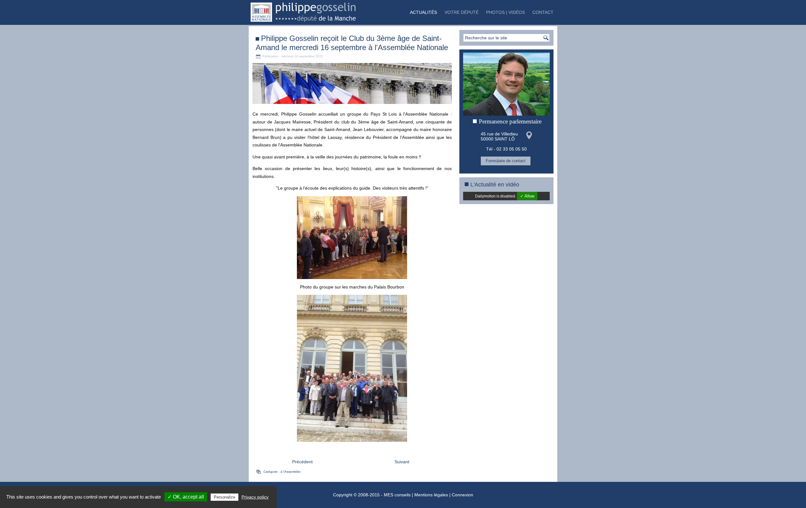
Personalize (224, 497)
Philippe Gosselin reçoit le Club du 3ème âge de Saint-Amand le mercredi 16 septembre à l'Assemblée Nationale (352, 43)
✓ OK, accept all (185, 496)
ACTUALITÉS (423, 12)
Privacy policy (255, 496)
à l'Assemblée (291, 471)
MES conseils (397, 494)
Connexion (462, 494)
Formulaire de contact (505, 160)
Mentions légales (431, 494)
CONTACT (542, 12)
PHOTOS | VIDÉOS (505, 12)
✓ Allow (527, 196)
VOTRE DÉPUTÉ (462, 12)
